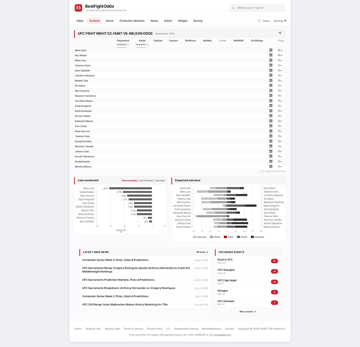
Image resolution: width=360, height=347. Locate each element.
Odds (79, 20)
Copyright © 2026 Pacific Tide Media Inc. (262, 328)
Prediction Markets (132, 20)
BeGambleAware (211, 328)
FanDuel (158, 40)
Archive (94, 20)
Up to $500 (141, 44)
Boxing (198, 20)
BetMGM (238, 40)
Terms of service (133, 328)
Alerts (110, 20)
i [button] (128, 44)
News (154, 20)
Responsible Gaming (186, 328)
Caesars (173, 40)
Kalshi (168, 20)
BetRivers (190, 40)
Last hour (160, 180)
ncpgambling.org (222, 334)
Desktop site (93, 328)
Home (77, 328)
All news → (202, 252)
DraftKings (257, 40)
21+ (168, 328)
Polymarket (123, 40)
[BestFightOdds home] (78, 8)
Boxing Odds (112, 328)
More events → (248, 311)
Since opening (129, 180)
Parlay (264, 20)
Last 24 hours (146, 180)
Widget (183, 20)
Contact (229, 328)
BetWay (207, 40)
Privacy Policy (155, 328)
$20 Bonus (121, 44)
